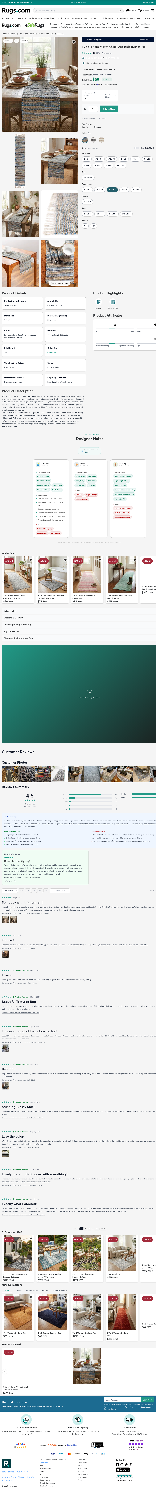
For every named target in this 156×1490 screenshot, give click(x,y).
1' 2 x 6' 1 (112, 190)
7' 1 (85, 226)
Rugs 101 (81, 1471)
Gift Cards (44, 1463)
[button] (74, 42)
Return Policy (83, 1474)
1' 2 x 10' (136, 190)
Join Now (147, 1399)
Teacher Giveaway (46, 1486)
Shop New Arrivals (78, 2)
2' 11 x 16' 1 (126, 214)
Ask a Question (89, 118)
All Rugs (5, 18)
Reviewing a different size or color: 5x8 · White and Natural (23, 1042)
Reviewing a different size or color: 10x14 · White (19, 983)
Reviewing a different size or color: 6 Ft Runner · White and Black (25, 913)
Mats (96, 18)
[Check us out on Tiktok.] (126, 1464)
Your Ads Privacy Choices (13, 1477)
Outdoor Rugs (63, 18)
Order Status (148, 2)
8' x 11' (97, 166)
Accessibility (82, 1477)
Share (104, 118)
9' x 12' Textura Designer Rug (84, 1333)
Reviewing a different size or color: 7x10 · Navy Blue (20, 1147)
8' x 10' (86, 166)
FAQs (80, 1466)
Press (80, 1480)
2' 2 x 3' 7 (87, 202)
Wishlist (146, 11)
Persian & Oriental (18, 18)
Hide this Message (141, 27)
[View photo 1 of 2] (5, 919)
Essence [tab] (18, 1290)
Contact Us (82, 1460)
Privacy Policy (148, 1404)
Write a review (107, 53)
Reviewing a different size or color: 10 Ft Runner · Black (22, 1185)
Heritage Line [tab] (32, 1290)
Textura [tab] (7, 1290)
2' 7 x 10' (100, 214)
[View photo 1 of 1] (5, 954)
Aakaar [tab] (45, 1290)
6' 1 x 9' (135, 159)
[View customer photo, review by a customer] (10, 774)
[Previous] (4, 580)
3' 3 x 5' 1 (98, 159)
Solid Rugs (33, 34)
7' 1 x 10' (147, 159)
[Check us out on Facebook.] (117, 1464)
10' (94, 226)
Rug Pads (88, 18)
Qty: (85, 109)
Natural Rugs (49, 18)
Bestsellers (44, 1477)
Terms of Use (8, 1471)
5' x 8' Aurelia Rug (114, 1274)
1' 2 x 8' (124, 190)
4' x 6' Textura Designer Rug (14, 1333)
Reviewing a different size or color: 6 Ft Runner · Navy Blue (23, 1215)
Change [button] (97, 127)
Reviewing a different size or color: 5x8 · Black (18, 948)
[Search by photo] (35, 10)
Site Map (43, 1471)
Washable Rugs (35, 18)
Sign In (133, 11)
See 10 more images (59, 283)
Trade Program (45, 1480)
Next (103, 1229)
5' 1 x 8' (123, 159)
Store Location (45, 1468)
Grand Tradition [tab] (60, 1290)
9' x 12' (108, 166)
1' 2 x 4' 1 (87, 190)
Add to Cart (109, 109)
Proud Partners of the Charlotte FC (53, 1460)
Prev (75, 1229)
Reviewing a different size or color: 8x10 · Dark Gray (20, 1013)
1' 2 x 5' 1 (100, 190)
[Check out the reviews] (124, 1477)
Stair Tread (88, 178)
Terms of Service (110, 1409)
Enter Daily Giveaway (48, 1483)
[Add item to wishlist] (31, 560)
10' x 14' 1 (120, 166)
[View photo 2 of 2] (13, 919)
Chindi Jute (44, 34)
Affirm (42, 1474)
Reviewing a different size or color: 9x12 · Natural (22, 877)
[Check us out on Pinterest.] (131, 1464)
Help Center (82, 1468)
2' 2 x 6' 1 (87, 214)
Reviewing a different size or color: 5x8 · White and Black (22, 1118)
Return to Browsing (10, 34)
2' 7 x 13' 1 (112, 214)
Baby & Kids (77, 18)
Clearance (149, 18)
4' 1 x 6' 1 (111, 159)
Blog (41, 1466)
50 (97, 1229)
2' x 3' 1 (86, 159)
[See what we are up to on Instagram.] (121, 1464)
